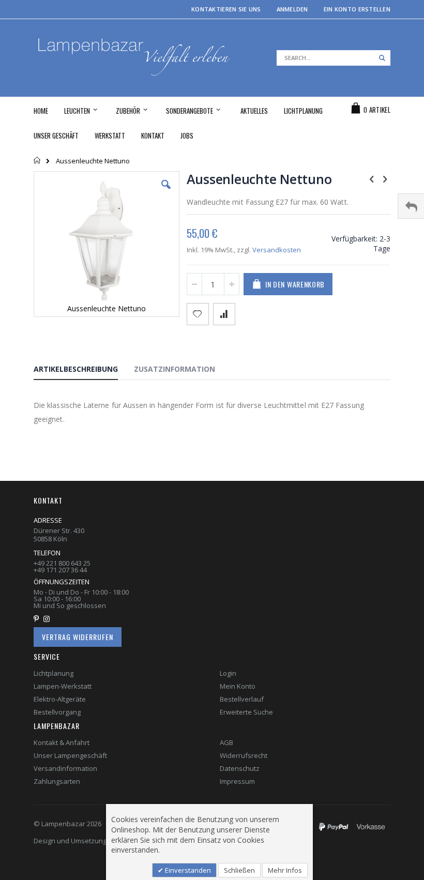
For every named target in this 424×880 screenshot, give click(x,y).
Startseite (37, 160)
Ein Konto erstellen (357, 9)
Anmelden (292, 9)
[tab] (83, 370)
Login (228, 673)
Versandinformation (65, 768)
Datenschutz (240, 768)
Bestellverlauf (242, 699)
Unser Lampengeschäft (70, 755)
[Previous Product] (371, 178)
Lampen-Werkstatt (63, 686)
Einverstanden (187, 870)
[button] (166, 192)
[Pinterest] (38, 619)
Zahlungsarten (57, 781)
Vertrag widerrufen (77, 636)
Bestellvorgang (57, 712)
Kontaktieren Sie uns (226, 9)
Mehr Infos (285, 870)
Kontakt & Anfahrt (61, 742)
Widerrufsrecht (243, 755)
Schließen (239, 870)
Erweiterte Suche (246, 712)
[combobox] (333, 58)
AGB (226, 742)
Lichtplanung (53, 673)
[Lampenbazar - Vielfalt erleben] (133, 58)
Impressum (237, 781)
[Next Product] (384, 178)
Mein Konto (237, 686)
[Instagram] (49, 619)
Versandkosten (276, 249)
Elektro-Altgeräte (60, 699)
